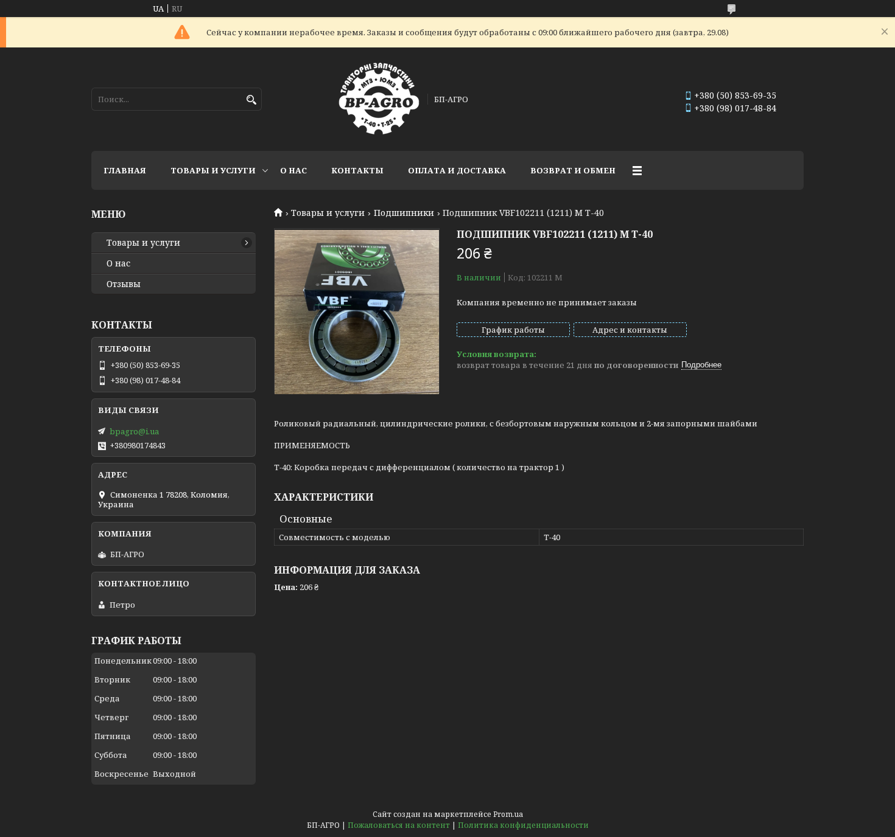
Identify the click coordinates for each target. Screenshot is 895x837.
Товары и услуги (213, 170)
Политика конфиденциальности (523, 825)
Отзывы (124, 284)
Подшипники (404, 213)
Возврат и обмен (573, 170)
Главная (125, 170)
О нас (293, 170)
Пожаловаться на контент (399, 825)
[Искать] (251, 100)
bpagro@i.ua (134, 431)
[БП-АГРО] (379, 99)
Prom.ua (508, 814)
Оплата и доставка (457, 170)
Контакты (357, 170)
